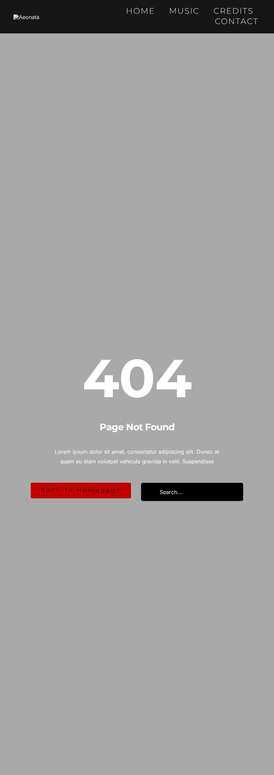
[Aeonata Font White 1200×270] (26, 17)
